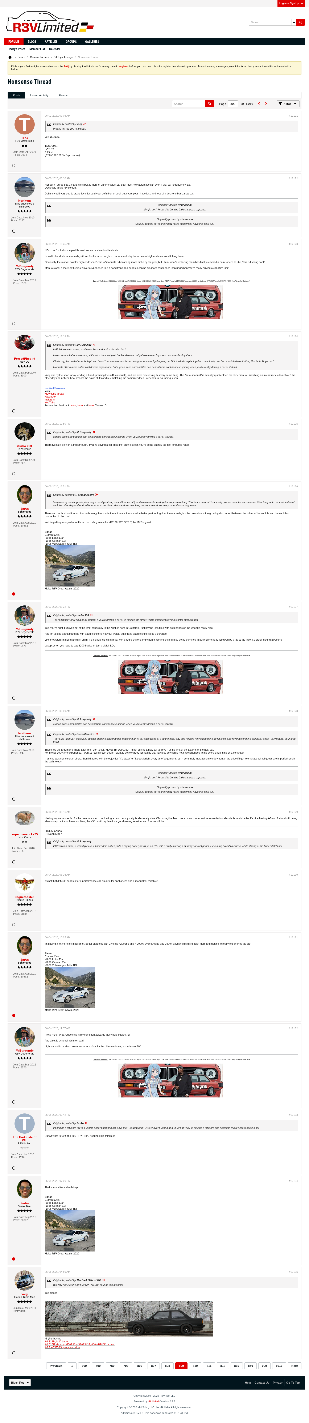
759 (112, 1365)
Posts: (16, 154)
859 (250, 1365)
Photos (63, 95)
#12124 (293, 336)
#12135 (293, 1271)
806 (139, 1365)
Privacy (278, 1382)
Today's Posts (16, 49)
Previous (56, 1365)
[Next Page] (265, 103)
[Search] (300, 22)
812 (222, 1365)
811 (209, 1365)
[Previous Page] (258, 103)
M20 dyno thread (54, 393)
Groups (71, 42)
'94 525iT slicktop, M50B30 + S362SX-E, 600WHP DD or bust (80, 1344)
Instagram (50, 399)
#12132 (293, 1028)
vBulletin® (154, 1401)
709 (98, 1365)
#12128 (293, 711)
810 (195, 1365)
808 (167, 1365)
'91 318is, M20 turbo (56, 1341)
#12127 (293, 606)
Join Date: (19, 151)
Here (73, 405)
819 (236, 1365)
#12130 (293, 874)
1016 (279, 1365)
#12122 (293, 178)
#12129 (293, 812)
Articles (51, 42)
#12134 (293, 1181)
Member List (37, 49)
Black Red (18, 1382)
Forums (13, 42)
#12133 (293, 1114)
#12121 (293, 115)
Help (248, 1382)
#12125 (293, 423)
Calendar (54, 49)
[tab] (16, 95)
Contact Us (262, 1382)
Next (294, 1365)
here (80, 405)
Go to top (293, 1382)
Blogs (32, 42)
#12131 (293, 937)
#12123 (293, 244)
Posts (16, 95)
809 (181, 1365)
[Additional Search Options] (294, 22)
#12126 (293, 486)
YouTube (50, 402)
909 (264, 1365)
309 (84, 1365)
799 (125, 1365)
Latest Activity (39, 95)
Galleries (92, 42)
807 (153, 1365)
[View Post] (84, 124)
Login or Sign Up (289, 3)
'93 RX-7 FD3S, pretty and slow (62, 1347)
